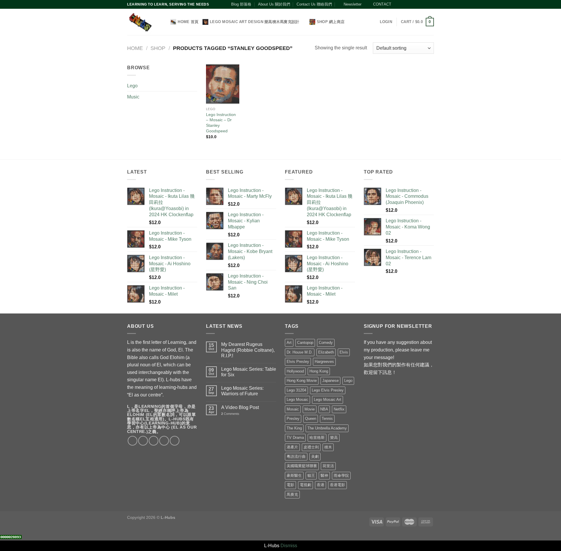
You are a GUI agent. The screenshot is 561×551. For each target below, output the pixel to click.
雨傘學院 (341, 475)
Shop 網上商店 (330, 22)
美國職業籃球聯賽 (302, 466)
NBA (324, 409)
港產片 (292, 447)
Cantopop (305, 342)
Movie (309, 409)
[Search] (164, 21)
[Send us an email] (414, 4)
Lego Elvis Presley (328, 390)
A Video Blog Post (240, 407)
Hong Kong (318, 371)
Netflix (339, 409)
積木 (328, 447)
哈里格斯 (317, 437)
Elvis (344, 352)
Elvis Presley (298, 361)
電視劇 (305, 485)
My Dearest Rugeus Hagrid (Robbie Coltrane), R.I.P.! (248, 350)
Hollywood (295, 371)
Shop (157, 48)
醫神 (324, 475)
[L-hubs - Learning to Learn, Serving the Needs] (140, 22)
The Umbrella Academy (327, 428)
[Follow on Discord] (431, 4)
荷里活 (328, 466)
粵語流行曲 (296, 456)
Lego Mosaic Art (327, 399)
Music (133, 96)
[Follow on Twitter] (409, 4)
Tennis (327, 418)
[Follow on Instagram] (403, 4)
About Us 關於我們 (274, 4)
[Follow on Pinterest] (420, 4)
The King (294, 428)
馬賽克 (292, 494)
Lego (132, 85)
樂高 (334, 437)
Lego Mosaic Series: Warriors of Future (242, 391)
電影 (290, 485)
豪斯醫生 (294, 475)
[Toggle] (195, 85)
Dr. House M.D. (300, 352)
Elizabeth (326, 352)
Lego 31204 (296, 390)
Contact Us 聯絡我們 (314, 4)
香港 (320, 485)
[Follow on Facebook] (397, 4)
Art (289, 342)
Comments (230, 413)
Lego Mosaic (297, 399)
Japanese (330, 380)
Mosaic (293, 409)
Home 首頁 (188, 22)
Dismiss (288, 545)
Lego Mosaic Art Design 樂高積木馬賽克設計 (254, 22)
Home (135, 48)
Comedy (326, 342)
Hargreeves (324, 361)
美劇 (315, 456)
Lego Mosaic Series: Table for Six (248, 372)
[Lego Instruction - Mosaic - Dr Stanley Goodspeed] (222, 84)
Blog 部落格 (241, 4)
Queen (310, 418)
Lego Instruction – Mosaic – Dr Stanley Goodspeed (221, 122)
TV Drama (295, 437)
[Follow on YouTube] (425, 4)
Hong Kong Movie (302, 380)
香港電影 (337, 485)
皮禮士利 (311, 447)
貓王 (311, 475)
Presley (293, 418)
